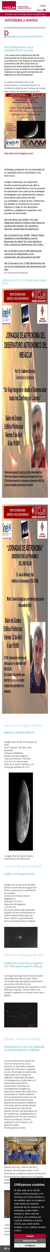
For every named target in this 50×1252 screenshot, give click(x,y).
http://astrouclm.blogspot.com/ (18, 153)
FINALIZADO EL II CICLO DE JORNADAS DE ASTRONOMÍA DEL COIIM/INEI (24, 1048)
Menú (40, 10)
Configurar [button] (30, 1245)
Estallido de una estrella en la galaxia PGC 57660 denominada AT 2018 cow (23, 965)
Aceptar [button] (30, 1236)
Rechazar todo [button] (30, 1240)
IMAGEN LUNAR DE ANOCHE (19, 732)
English (43, 5)
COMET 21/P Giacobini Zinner (19, 874)
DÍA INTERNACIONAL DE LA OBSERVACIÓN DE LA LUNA (18, 49)
